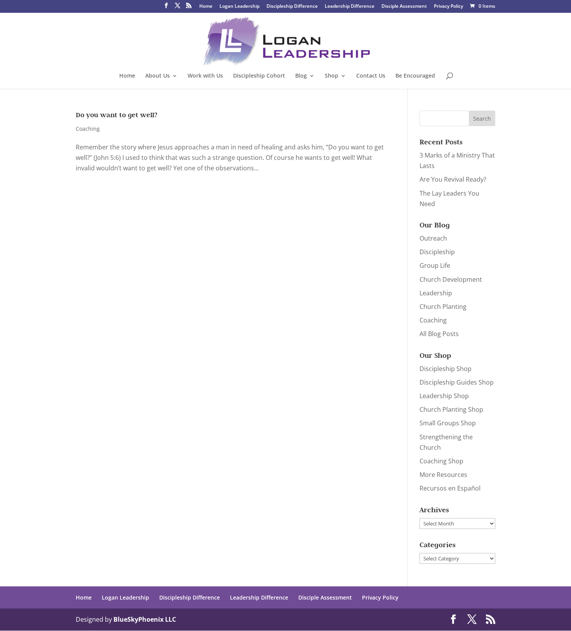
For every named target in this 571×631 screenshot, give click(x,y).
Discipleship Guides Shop (457, 382)
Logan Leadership (239, 6)
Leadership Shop (444, 396)
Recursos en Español (450, 488)
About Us (157, 76)
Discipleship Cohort (259, 76)
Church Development (451, 279)
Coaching (88, 128)
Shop (331, 76)
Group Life (435, 265)
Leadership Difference (349, 6)
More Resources (443, 474)
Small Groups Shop (448, 423)
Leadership (436, 293)
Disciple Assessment (404, 6)
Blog (301, 76)
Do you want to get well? (116, 115)
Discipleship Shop (446, 368)
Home (205, 6)
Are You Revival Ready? (453, 179)
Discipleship (437, 252)
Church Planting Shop (451, 409)
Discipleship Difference (292, 6)
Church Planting (443, 306)
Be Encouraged (415, 76)
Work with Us (205, 76)
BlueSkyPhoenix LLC (144, 619)
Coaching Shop (441, 461)
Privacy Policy (448, 6)
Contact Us (370, 76)
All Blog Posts (439, 333)
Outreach (433, 238)
